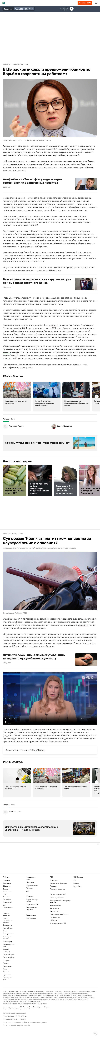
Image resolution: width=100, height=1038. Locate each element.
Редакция (53, 886)
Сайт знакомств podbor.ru (59, 914)
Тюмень (5, 963)
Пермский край (8, 954)
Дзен (28, 891)
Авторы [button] (6, 419)
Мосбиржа (24, 1006)
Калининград (7, 941)
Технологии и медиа (7, 893)
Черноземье (7, 966)
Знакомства (54, 911)
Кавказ (5, 969)
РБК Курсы (53, 920)
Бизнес (5, 889)
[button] (17, 396)
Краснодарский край (8, 945)
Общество (7, 287)
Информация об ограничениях (14, 1013)
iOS (75, 880)
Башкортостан (8, 934)
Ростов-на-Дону (8, 957)
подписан (54, 324)
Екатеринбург (8, 925)
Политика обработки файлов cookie (16, 1025)
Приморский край (7, 979)
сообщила (83, 624)
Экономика (7, 883)
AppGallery (77, 886)
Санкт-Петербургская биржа (39, 1006)
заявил (6, 351)
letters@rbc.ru (35, 1001)
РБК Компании (55, 917)
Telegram (29, 888)
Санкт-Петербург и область (7, 920)
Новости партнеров (17, 461)
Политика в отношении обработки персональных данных (25, 1022)
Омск (5, 931)
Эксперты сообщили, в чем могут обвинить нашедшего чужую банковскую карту (34, 656)
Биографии (7, 900)
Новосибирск (7, 928)
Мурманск (6, 975)
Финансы (6, 64)
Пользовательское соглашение (14, 1019)
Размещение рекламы (57, 889)
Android (76, 883)
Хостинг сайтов (55, 905)
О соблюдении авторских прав (15, 1016)
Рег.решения (54, 908)
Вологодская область (7, 938)
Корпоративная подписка (31, 908)
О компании (54, 880)
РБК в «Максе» (13, 376)
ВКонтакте (30, 882)
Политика (6, 880)
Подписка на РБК (32, 904)
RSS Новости (31, 918)
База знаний (7, 902)
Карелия (6, 972)
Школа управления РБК (58, 923)
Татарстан (6, 960)
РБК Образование (7, 906)
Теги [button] (13, 419)
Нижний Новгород (6, 950)
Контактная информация (58, 883)
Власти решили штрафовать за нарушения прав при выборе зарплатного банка (37, 281)
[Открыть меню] (96, 3)
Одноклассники (32, 885)
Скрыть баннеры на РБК (32, 901)
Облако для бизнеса (57, 898)
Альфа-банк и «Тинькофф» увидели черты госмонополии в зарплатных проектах (32, 181)
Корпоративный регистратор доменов (60, 902)
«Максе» (40, 749)
